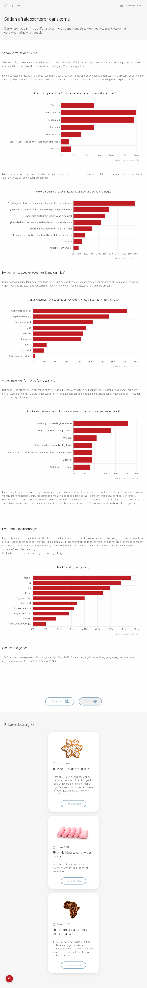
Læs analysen (73, 803)
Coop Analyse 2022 (130, 160)
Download (57, 701)
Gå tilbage (9, 977)
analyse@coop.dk (134, 5)
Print (87, 701)
